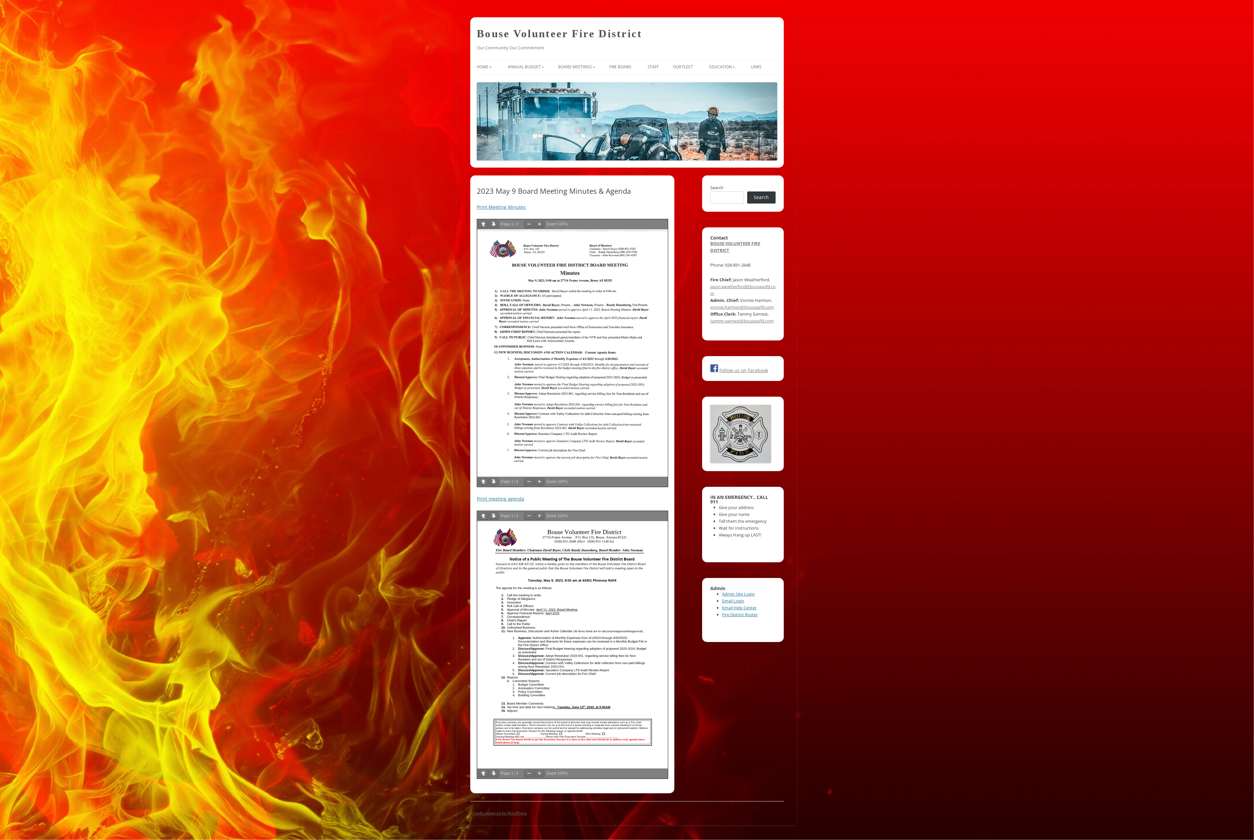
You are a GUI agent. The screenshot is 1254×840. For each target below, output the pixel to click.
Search (716, 187)
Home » (485, 67)
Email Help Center (739, 608)
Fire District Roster (740, 615)
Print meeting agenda (500, 499)
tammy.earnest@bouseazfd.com (742, 321)
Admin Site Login (738, 594)
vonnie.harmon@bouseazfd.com (742, 307)
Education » (723, 67)
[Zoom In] (539, 224)
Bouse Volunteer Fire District (559, 34)
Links (757, 67)
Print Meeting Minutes (501, 207)
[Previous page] (483, 224)
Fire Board (621, 67)
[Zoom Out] (529, 224)
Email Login (733, 601)
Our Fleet (684, 67)
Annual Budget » (526, 67)
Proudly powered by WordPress (498, 813)
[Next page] (494, 224)
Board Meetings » (576, 67)
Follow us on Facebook (743, 370)
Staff (653, 67)
